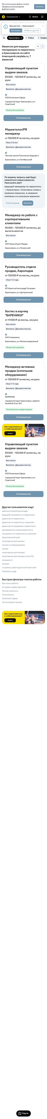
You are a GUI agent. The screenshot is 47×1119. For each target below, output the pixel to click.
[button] (23, 118)
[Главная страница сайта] (3, 16)
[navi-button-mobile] (42, 17)
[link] (30, 17)
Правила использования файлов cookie (13, 8)
